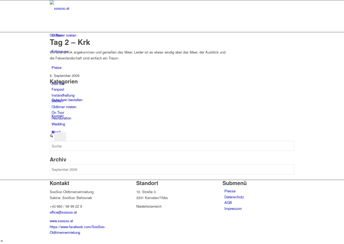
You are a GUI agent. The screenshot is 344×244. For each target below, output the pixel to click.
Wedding (58, 123)
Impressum (233, 208)
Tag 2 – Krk (70, 41)
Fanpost (58, 89)
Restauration (61, 118)
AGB (228, 202)
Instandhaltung (63, 95)
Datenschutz (234, 196)
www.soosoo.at (61, 220)
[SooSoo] (90, 8)
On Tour (56, 35)
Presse (229, 190)
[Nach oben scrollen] (1, 241)
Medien (57, 100)
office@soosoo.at (63, 212)
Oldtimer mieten (64, 106)
